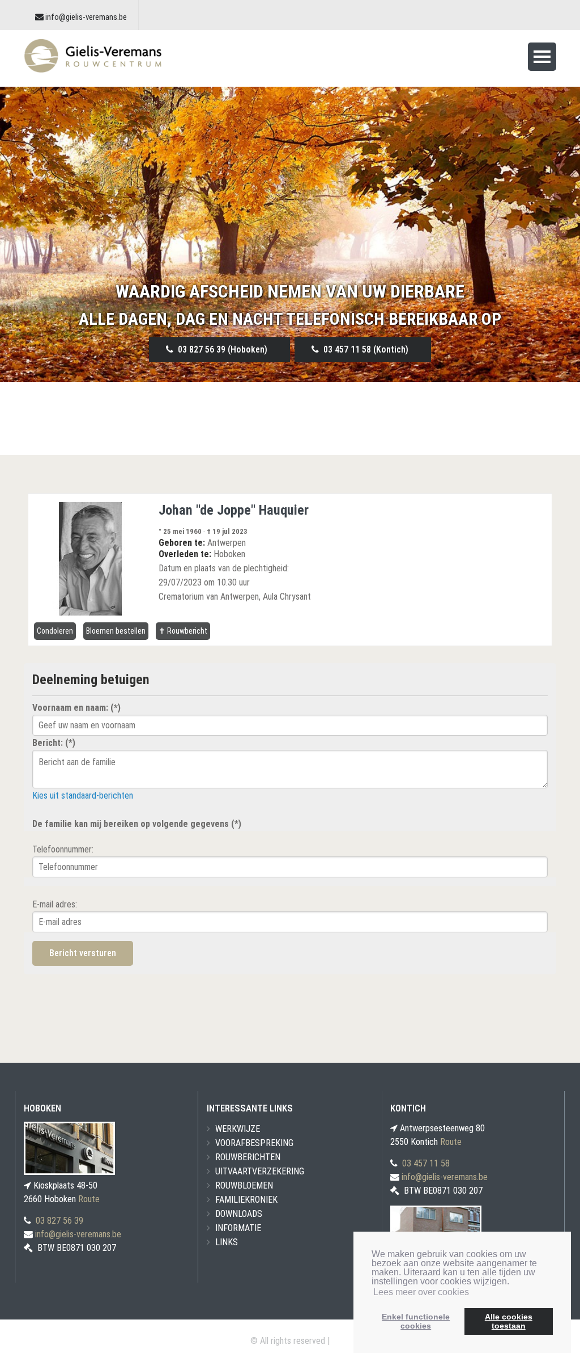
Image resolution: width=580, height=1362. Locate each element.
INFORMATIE (238, 1228)
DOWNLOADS (238, 1213)
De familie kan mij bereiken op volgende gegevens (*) (136, 823)
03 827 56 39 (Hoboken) (220, 349)
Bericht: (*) (53, 742)
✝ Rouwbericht (183, 630)
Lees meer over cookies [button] (421, 1292)
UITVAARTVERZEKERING (259, 1171)
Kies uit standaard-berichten (82, 795)
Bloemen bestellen (116, 630)
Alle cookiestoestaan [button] (508, 1321)
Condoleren (55, 630)
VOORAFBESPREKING (254, 1143)
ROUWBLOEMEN (244, 1185)
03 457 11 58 (426, 1163)
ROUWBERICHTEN (247, 1157)
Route (89, 1199)
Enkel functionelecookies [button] (416, 1321)
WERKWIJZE (237, 1128)
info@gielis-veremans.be (86, 17)
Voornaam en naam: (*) (76, 707)
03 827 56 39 (59, 1220)
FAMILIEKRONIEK (246, 1199)
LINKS (226, 1242)
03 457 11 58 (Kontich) (363, 349)
